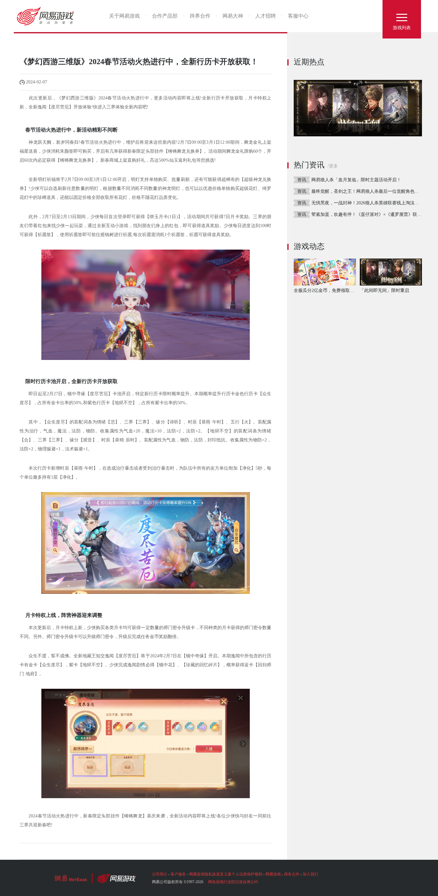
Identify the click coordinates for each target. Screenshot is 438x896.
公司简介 (159, 874)
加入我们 (310, 874)
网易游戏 (47, 16)
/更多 (333, 166)
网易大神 (233, 16)
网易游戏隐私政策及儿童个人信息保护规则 (225, 874)
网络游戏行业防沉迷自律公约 (233, 882)
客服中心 (298, 16)
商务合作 (291, 874)
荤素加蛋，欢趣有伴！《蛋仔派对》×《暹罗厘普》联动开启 (371, 214)
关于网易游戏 (124, 16)
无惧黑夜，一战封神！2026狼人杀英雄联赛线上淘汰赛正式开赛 (374, 203)
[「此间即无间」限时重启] (358, 108)
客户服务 (178, 874)
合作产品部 (165, 16)
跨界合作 (200, 16)
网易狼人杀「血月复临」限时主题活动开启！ (356, 179)
